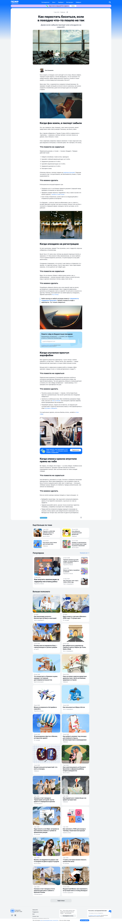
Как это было (46, 536)
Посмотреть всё (84, 552)
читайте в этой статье (57, 194)
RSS (33, 914)
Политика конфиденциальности (40, 918)
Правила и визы (67, 832)
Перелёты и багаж (39, 583)
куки (41, 920)
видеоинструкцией (69, 172)
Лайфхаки (78, 2)
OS (53, 400)
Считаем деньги (38, 803)
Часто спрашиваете (68, 584)
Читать (73, 5)
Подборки (60, 2)
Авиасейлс (35, 909)
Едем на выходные (39, 682)
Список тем (35, 916)
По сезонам (37, 834)
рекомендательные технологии (50, 920)
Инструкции (69, 2)
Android (58, 400)
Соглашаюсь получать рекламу (47, 345)
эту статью (55, 294)
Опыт (53, 2)
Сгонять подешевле (68, 892)
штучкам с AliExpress (51, 408)
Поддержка (35, 912)
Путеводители (45, 2)
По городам (66, 620)
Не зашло (36, 649)
